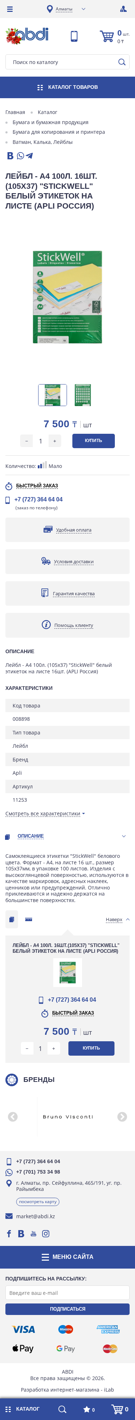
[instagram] (45, 1233)
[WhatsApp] (19, 156)
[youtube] (33, 1233)
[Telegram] (29, 156)
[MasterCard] (110, 1349)
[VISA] (23, 1329)
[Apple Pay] (23, 1349)
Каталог (47, 112)
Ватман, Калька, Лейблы (43, 142)
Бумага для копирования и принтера (59, 132)
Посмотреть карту (38, 1201)
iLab (109, 1389)
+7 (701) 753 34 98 (38, 1172)
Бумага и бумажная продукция (51, 122)
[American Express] (108, 1329)
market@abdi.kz (35, 1216)
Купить (93, 440)
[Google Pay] (66, 1349)
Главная (15, 112)
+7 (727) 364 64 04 (38, 499)
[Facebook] (9, 1233)
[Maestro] (66, 1329)
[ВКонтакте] (9, 156)
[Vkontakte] (21, 1233)
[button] (12, 1117)
